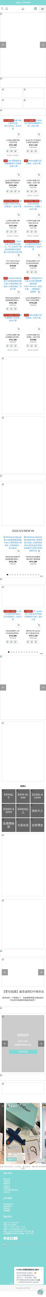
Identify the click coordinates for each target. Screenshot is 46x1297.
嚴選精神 (7, 1183)
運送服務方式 (8, 1204)
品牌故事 (7, 1181)
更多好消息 (23, 1052)
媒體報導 (7, 1188)
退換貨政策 (8, 1206)
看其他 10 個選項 (13, 155)
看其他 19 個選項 (33, 195)
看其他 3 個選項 (33, 350)
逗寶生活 (7, 1192)
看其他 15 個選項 (33, 236)
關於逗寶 (7, 1179)
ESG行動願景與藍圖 (11, 1190)
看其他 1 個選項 (12, 350)
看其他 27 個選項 (13, 236)
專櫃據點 (7, 1211)
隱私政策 (7, 1208)
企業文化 (7, 1186)
